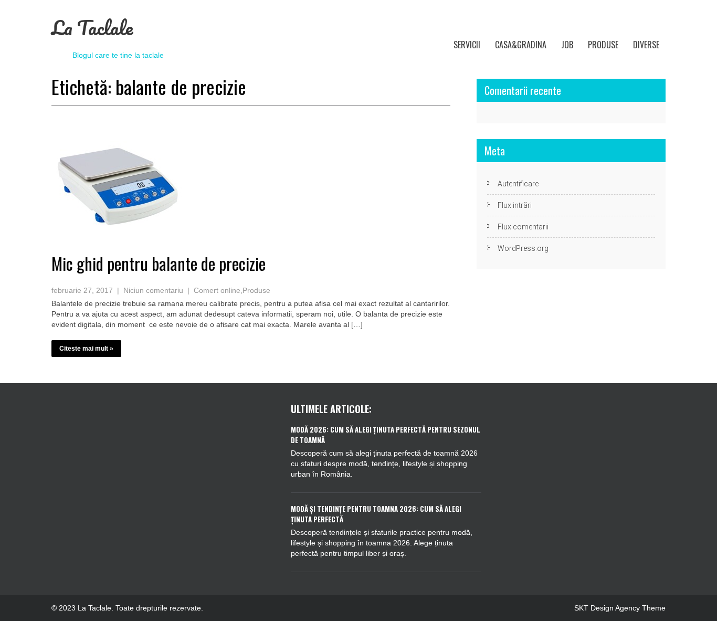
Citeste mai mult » (86, 348)
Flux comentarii (523, 227)
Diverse (646, 44)
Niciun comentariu (153, 290)
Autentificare (518, 184)
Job (567, 44)
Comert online (217, 290)
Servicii (467, 44)
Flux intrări (515, 205)
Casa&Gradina (520, 44)
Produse (603, 44)
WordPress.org (523, 248)
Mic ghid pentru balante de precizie (158, 263)
